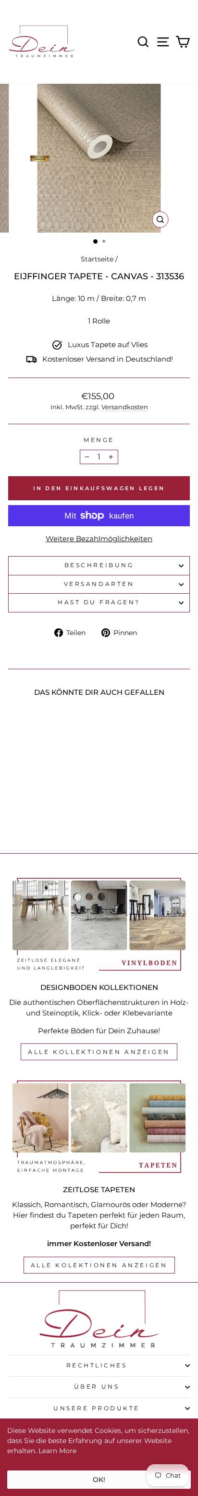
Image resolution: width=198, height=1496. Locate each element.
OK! (99, 1479)
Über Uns (96, 1386)
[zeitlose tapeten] (99, 1127)
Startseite (97, 259)
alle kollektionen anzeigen (99, 1051)
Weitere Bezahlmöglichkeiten (99, 538)
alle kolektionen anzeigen (99, 1265)
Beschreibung (99, 565)
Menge (99, 440)
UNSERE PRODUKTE (96, 1408)
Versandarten (99, 584)
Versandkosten (124, 407)
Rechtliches (96, 1365)
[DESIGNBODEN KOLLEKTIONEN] (99, 924)
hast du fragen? (99, 602)
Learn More (57, 1450)
